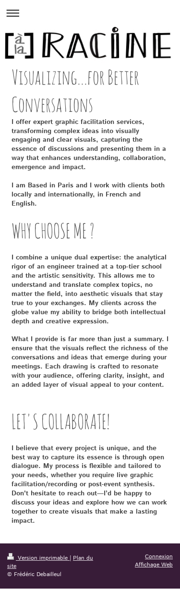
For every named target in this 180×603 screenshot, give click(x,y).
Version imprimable (43, 558)
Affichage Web (154, 565)
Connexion (159, 557)
